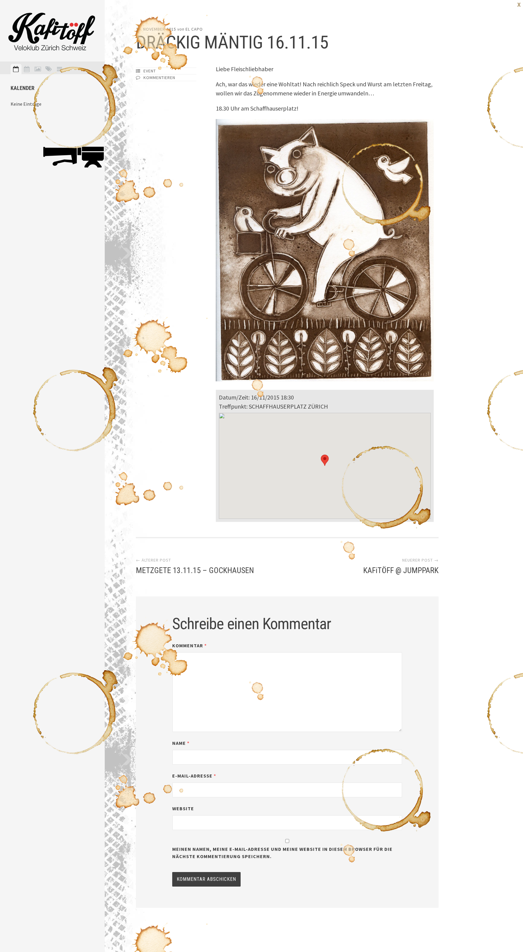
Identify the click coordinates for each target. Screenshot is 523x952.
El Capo (194, 29)
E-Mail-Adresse (194, 776)
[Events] (16, 69)
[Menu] (59, 69)
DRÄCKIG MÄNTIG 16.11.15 (232, 42)
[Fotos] (37, 69)
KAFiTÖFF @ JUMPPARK (401, 570)
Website (183, 808)
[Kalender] (26, 69)
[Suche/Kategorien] (48, 69)
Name (180, 743)
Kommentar (189, 645)
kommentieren (159, 77)
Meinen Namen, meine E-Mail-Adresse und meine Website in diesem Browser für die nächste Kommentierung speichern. (282, 852)
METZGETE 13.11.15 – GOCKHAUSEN (195, 570)
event (149, 71)
